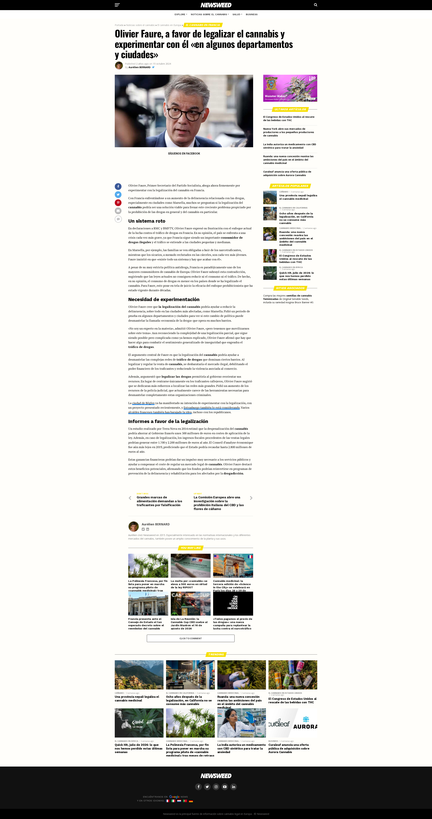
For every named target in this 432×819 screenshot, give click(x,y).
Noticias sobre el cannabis (209, 14)
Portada (119, 25)
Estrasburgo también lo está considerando (212, 408)
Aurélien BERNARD (140, 67)
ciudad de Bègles (143, 403)
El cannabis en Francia (203, 25)
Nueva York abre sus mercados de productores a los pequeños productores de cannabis (288, 132)
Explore (180, 14)
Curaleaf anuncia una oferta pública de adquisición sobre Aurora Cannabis (287, 173)
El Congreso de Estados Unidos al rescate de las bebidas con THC (288, 118)
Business (252, 14)
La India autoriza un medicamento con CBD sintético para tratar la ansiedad (289, 146)
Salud (236, 14)
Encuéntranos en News (165, 796)
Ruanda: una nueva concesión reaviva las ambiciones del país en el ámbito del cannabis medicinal (288, 160)
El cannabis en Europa (169, 25)
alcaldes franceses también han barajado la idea (160, 412)
